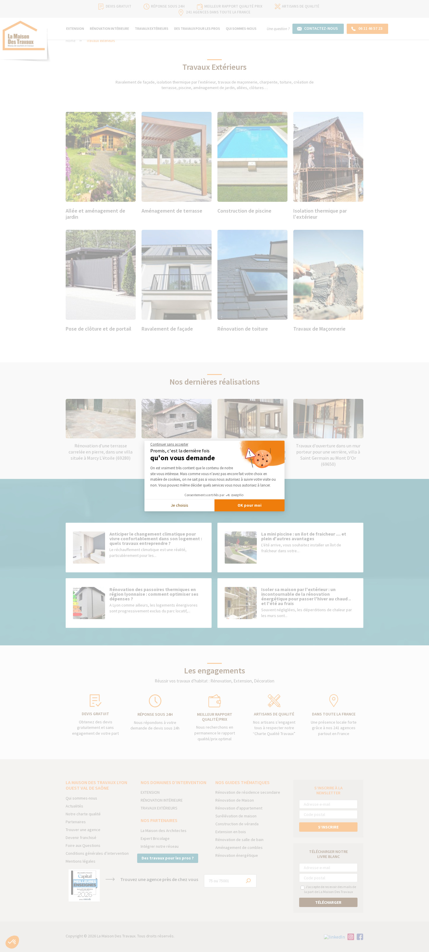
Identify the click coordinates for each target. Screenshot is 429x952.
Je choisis (179, 505)
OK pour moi (249, 505)
